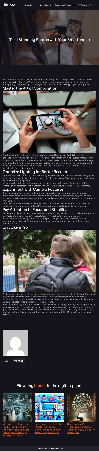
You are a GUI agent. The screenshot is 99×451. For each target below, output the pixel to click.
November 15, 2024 (49, 34)
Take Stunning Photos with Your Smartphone (49, 39)
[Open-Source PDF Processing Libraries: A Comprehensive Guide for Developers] (81, 408)
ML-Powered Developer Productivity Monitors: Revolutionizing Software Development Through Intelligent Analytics (16, 430)
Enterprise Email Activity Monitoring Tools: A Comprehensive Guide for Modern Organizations (49, 428)
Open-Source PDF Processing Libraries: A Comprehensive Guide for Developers (81, 428)
